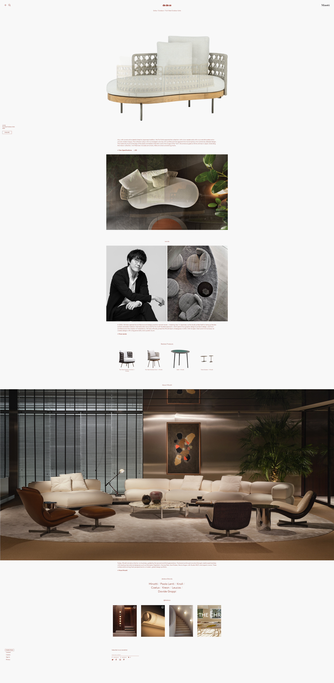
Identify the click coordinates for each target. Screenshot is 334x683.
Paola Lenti (167, 583)
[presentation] (130, 74)
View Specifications (124, 150)
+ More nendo (122, 334)
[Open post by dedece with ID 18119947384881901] (209, 621)
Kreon (165, 587)
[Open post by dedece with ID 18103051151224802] (153, 621)
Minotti (153, 583)
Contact (8, 652)
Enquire (7, 132)
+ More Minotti (122, 570)
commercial (116, 657)
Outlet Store (9, 650)
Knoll (180, 583)
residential (124, 657)
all (130, 657)
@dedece (167, 600)
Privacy (8, 659)
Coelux (155, 587)
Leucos (176, 587)
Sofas (155, 10)
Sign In (8, 657)
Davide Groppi (167, 591)
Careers (8, 655)
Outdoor (161, 10)
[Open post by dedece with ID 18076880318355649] (125, 621)
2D (135, 150)
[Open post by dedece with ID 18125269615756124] (181, 621)
